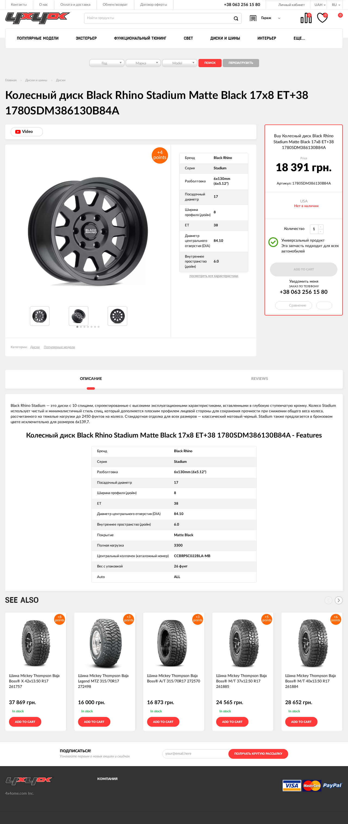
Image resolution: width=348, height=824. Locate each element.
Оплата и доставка (75, 5)
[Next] (339, 600)
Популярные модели (59, 347)
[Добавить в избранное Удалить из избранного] (324, 305)
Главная (11, 80)
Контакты (19, 5)
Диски (61, 80)
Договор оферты (153, 5)
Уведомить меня (303, 281)
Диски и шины (36, 80)
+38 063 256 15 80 (242, 5)
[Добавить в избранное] (51, 722)
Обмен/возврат (115, 5)
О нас (43, 5)
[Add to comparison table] (59, 722)
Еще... (299, 38)
